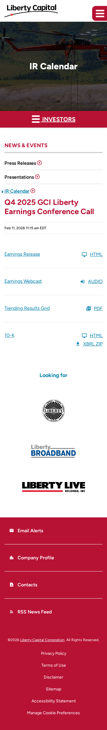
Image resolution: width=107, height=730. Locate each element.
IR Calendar (16, 191)
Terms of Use (53, 665)
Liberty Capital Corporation (42, 640)
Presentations (19, 177)
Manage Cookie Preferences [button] (53, 713)
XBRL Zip (93, 344)
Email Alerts (26, 530)
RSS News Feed (30, 612)
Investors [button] (58, 119)
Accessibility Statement (54, 701)
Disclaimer (53, 677)
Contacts (23, 585)
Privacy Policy (53, 653)
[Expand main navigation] (99, 13)
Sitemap (53, 689)
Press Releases (20, 163)
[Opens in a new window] (53, 411)
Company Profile (31, 558)
